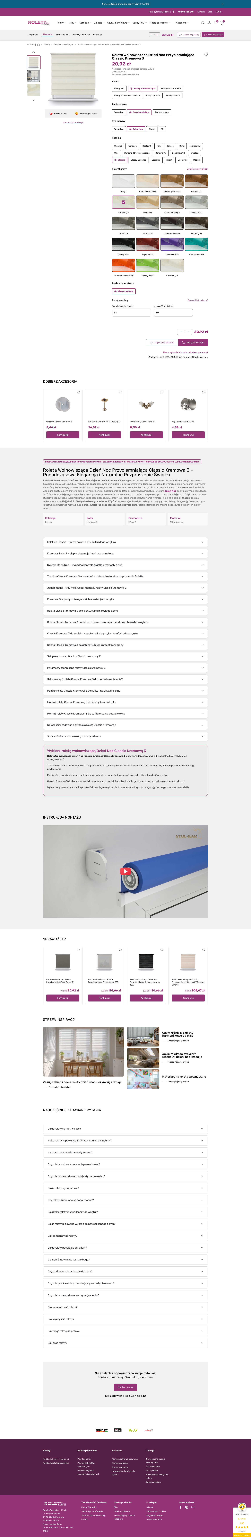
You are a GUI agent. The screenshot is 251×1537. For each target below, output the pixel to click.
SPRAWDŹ (144, 4)
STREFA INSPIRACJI (59, 1020)
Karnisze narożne (120, 1463)
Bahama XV (160, 153)
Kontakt (201, 12)
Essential (156, 160)
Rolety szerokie (173, 95)
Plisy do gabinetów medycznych (86, 1465)
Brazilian (194, 153)
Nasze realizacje (154, 1519)
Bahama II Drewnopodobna (137, 153)
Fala (159, 146)
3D (162, 129)
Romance (132, 146)
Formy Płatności (88, 1507)
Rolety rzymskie (153, 95)
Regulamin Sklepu (154, 1515)
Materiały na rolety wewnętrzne (184, 1076)
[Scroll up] (34, 52)
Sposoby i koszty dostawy (93, 1515)
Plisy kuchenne (84, 1459)
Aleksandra (195, 146)
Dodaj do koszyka (215, 35)
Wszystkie (118, 112)
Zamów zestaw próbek (197, 169)
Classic (121, 160)
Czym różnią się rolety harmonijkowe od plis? (177, 1034)
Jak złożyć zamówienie (92, 1511)
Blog (210, 12)
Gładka (152, 129)
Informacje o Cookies (156, 1511)
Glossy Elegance (138, 160)
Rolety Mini (119, 88)
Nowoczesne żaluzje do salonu (157, 1476)
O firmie (149, 1507)
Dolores (170, 146)
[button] (202, 23)
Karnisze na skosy (120, 1467)
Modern (196, 160)
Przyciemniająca (141, 112)
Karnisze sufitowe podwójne (125, 1459)
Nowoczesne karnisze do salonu (123, 1473)
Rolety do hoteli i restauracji (56, 1459)
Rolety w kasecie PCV (171, 88)
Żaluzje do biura (153, 1482)
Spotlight (146, 146)
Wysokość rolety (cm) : (164, 306)
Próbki (84, 1519)
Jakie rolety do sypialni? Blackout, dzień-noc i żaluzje (182, 1055)
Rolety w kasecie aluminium (127, 95)
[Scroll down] (34, 100)
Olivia (181, 146)
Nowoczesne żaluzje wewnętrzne (155, 1461)
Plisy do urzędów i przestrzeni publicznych (88, 1472)
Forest (169, 160)
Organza (118, 146)
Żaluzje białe (152, 1470)
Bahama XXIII (178, 153)
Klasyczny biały (125, 291)
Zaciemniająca (162, 112)
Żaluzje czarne (153, 1466)
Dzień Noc (138, 129)
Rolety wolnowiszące (144, 88)
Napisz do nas (125, 1387)
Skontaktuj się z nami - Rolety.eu (124, 1517)
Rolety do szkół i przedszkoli (56, 1463)
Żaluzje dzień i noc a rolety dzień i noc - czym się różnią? (82, 1082)
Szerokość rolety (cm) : (122, 306)
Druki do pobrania (122, 1511)
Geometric (183, 160)
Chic (116, 153)
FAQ (116, 1507)
